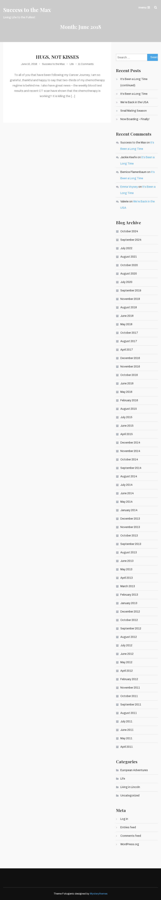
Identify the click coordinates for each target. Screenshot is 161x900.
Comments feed (130, 835)
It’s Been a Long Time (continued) (133, 82)
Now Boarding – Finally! (134, 119)
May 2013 (126, 569)
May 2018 (126, 324)
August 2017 (128, 341)
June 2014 (127, 493)
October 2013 (129, 535)
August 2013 (128, 552)
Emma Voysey (129, 186)
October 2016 (129, 375)
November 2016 (130, 366)
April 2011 (126, 746)
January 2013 (128, 603)
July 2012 (126, 645)
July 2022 (126, 248)
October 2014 (129, 459)
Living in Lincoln (130, 787)
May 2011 (126, 738)
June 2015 (127, 425)
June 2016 (127, 383)
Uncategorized (129, 795)
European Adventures (134, 770)
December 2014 (130, 442)
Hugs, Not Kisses (57, 57)
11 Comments (86, 64)
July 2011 (126, 721)
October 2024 (129, 231)
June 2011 (127, 729)
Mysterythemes (99, 893)
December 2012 (130, 611)
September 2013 (130, 544)
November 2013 (130, 527)
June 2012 (127, 653)
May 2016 (126, 391)
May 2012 (126, 662)
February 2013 (129, 594)
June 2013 (127, 560)
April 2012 (126, 670)
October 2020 (129, 265)
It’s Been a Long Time (133, 93)
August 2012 (128, 637)
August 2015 (128, 408)
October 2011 (129, 696)
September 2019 (130, 290)
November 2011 (130, 687)
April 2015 (126, 434)
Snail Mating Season (133, 110)
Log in (124, 818)
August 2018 (128, 307)
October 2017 (129, 332)
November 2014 (130, 451)
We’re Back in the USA (134, 102)
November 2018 (130, 299)
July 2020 (126, 282)
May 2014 (126, 501)
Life (72, 64)
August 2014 (128, 476)
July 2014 (126, 484)
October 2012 (129, 620)
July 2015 (126, 417)
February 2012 (129, 679)
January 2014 (128, 510)
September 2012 (130, 628)
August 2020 (128, 273)
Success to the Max (27, 9)
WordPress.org (129, 844)
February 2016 (129, 400)
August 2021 (128, 256)
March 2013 (127, 586)
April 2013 (126, 577)
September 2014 (130, 468)
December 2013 (130, 518)
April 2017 (126, 349)
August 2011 (128, 713)
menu (142, 7)
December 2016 (130, 358)
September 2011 (130, 704)
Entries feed (128, 827)
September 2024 (130, 239)
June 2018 (127, 315)
